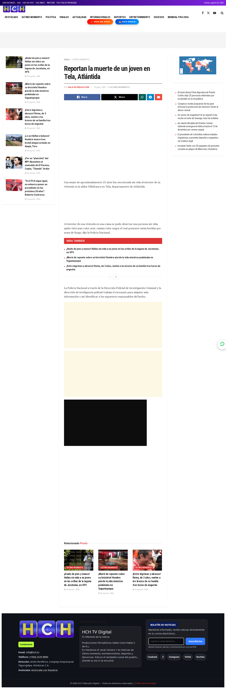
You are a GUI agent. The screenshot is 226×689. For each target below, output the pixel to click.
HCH (19, 3)
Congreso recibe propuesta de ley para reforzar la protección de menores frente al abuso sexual (198, 106)
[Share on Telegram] (150, 97)
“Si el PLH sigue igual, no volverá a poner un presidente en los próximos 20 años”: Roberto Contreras (36, 187)
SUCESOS (159, 17)
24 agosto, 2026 (72, 589)
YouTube (200, 657)
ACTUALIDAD (79, 17)
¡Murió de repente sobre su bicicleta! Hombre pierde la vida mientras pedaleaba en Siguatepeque (111, 581)
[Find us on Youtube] (214, 13)
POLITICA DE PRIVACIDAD (67, 3)
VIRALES (64, 17)
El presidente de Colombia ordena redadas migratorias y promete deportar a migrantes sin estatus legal (198, 137)
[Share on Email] (158, 97)
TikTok (188, 657)
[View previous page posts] (110, 277)
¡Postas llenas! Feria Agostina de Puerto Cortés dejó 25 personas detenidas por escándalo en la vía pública (196, 95)
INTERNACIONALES (100, 17)
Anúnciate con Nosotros (44, 670)
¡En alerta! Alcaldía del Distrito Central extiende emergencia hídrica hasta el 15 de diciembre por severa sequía (198, 126)
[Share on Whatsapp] (142, 97)
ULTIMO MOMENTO (32, 17)
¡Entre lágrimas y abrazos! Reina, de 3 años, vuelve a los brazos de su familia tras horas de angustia (37, 117)
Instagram (174, 657)
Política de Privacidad (145, 683)
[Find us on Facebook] (202, 13)
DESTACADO (11, 17)
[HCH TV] (46, 628)
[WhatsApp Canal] (222, 344)
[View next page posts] (115, 277)
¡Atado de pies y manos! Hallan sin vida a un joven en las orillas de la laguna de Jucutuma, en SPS (37, 65)
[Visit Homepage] (14, 9)
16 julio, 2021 (100, 87)
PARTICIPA (51, 3)
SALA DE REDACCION (78, 87)
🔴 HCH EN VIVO (100, 21)
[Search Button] (222, 13)
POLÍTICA (51, 17)
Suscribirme (195, 641)
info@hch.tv (32, 652)
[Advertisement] (113, 39)
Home (66, 59)
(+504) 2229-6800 (38, 656)
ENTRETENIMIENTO (139, 17)
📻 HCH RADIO (127, 21)
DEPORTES (120, 17)
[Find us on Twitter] (208, 13)
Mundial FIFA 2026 (178, 17)
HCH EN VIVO (28, 3)
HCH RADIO (40, 3)
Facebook (152, 657)
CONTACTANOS (8, 3)
